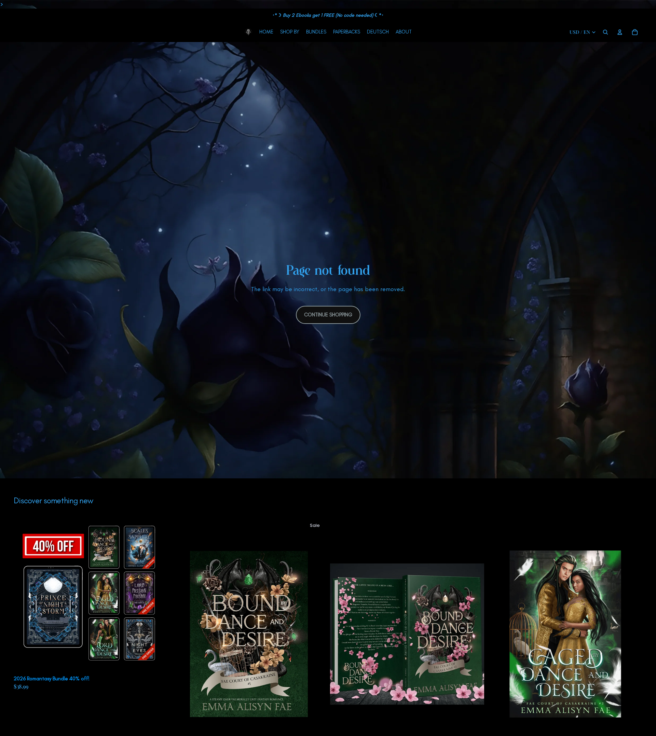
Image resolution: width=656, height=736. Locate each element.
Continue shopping (328, 315)
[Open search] (605, 32)
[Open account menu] (619, 32)
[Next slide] (157, 595)
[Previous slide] (24, 595)
